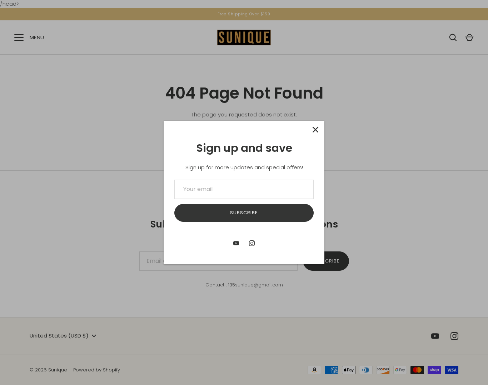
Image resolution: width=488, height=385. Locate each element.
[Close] (315, 130)
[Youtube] (236, 243)
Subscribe (244, 212)
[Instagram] (252, 243)
